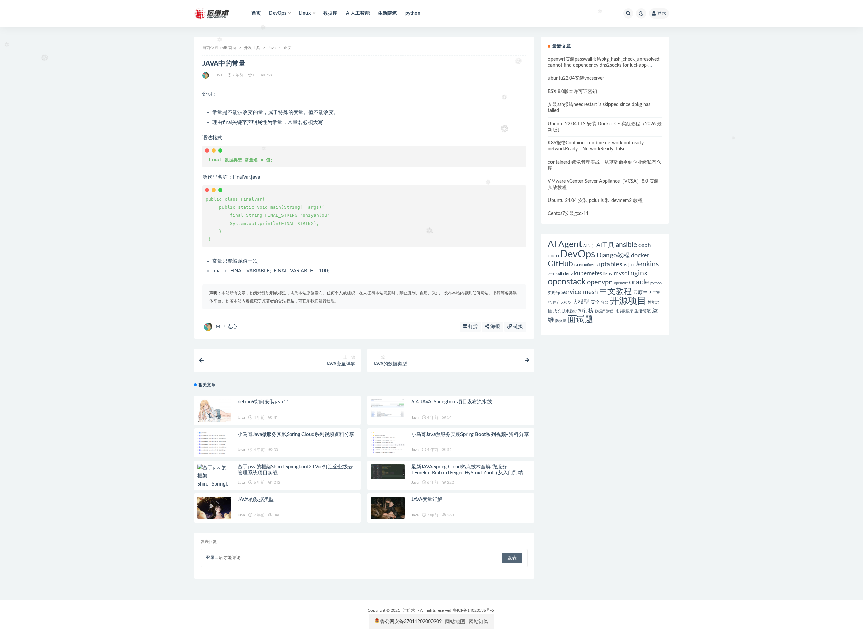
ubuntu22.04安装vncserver (576, 78)
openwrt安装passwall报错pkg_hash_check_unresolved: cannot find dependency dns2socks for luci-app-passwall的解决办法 (604, 65)
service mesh (579, 292)
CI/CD (553, 256)
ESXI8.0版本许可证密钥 (572, 91)
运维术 (409, 610)
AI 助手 (589, 246)
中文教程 (615, 292)
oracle (639, 282)
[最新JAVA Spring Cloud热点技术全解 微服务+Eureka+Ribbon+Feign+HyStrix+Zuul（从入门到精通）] (388, 471)
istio (629, 264)
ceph (644, 245)
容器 (604, 302)
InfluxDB (591, 265)
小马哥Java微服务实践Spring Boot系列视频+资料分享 (470, 434)
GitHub (560, 264)
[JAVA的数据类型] (214, 508)
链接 (517, 326)
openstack (567, 282)
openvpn (600, 282)
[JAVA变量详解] (388, 508)
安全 (595, 302)
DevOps (577, 254)
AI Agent (565, 244)
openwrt (621, 283)
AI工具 (605, 245)
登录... (212, 558)
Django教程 (613, 255)
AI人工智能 (358, 13)
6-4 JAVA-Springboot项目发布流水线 (451, 401)
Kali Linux (564, 274)
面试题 (580, 319)
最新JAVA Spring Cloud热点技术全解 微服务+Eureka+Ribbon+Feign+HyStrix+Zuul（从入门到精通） (467, 472)
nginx (638, 273)
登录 (661, 13)
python (412, 13)
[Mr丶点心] (206, 75)
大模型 (581, 302)
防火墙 (560, 321)
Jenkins (647, 264)
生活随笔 (387, 13)
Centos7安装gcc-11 (568, 213)
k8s (551, 274)
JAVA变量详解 (426, 499)
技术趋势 (569, 311)
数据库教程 (604, 311)
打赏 (472, 326)
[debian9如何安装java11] (214, 410)
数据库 (330, 13)
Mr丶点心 (226, 326)
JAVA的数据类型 (256, 499)
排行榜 (585, 310)
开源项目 (628, 301)
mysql (621, 273)
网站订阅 (479, 621)
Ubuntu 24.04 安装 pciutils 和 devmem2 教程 (595, 200)
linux (607, 274)
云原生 (640, 292)
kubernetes (588, 273)
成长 (557, 311)
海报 (494, 326)
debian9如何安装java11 (263, 401)
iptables (610, 264)
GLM (578, 265)
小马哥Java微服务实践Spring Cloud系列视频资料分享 (296, 434)
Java (272, 48)
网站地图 (455, 621)
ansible (626, 244)
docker (640, 255)
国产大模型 (562, 302)
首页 (256, 13)
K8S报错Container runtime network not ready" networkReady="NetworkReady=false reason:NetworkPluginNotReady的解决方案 (596, 149)
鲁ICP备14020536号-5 (473, 610)
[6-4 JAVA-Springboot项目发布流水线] (388, 408)
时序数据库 (624, 311)
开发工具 (252, 48)
